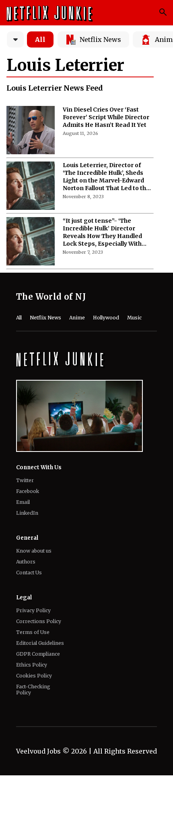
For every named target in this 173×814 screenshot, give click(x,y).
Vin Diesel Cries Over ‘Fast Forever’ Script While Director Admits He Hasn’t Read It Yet (106, 117)
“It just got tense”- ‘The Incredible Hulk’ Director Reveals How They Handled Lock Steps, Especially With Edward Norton (102, 232)
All (40, 39)
